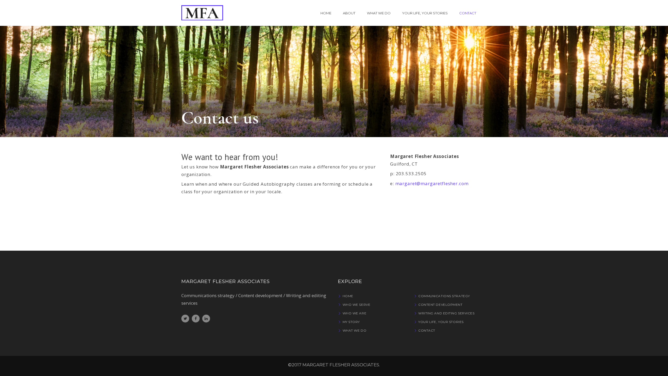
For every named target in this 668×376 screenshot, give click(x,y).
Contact (426, 330)
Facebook (196, 318)
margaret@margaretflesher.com (432, 183)
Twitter (185, 318)
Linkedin (206, 318)
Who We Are (354, 313)
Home (348, 296)
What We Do (354, 330)
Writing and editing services (446, 313)
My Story (351, 322)
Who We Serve (356, 305)
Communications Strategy (444, 296)
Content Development (440, 305)
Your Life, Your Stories (441, 322)
